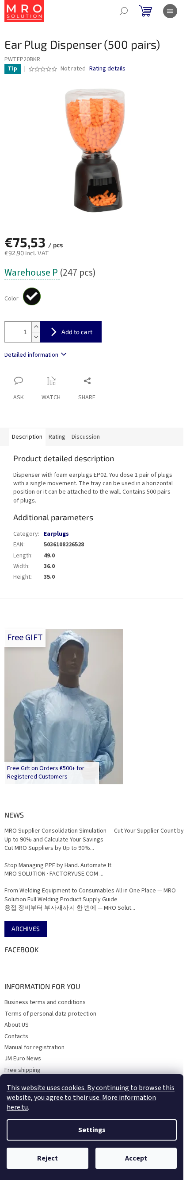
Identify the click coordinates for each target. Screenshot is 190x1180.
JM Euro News (22, 1058)
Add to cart (76, 331)
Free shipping (22, 1070)
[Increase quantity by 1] (35, 327)
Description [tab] (27, 436)
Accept (136, 1158)
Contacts (16, 1036)
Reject (47, 1158)
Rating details (107, 69)
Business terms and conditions (45, 1002)
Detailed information (31, 354)
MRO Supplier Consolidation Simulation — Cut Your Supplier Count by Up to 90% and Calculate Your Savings (94, 835)
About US (16, 1024)
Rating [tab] (57, 436)
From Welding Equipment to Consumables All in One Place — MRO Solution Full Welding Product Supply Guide (90, 895)
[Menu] (170, 11)
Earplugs (56, 534)
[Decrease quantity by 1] (35, 337)
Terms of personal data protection (50, 1013)
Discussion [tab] (86, 436)
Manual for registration (34, 1047)
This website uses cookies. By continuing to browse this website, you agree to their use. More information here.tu (91, 1097)
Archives (25, 928)
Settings (92, 1130)
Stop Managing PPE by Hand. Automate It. (58, 865)
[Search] (124, 11)
